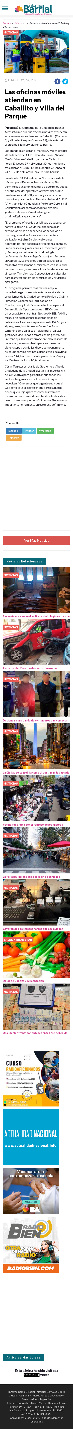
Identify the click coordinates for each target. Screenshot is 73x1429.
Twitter (29, 430)
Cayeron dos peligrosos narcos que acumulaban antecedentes (33, 930)
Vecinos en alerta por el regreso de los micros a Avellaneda (33, 826)
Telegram (13, 437)
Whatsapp (45, 430)
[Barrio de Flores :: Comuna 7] (36, 8)
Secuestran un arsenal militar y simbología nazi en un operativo (36, 618)
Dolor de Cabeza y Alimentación (23, 980)
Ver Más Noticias (36, 540)
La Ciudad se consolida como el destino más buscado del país (36, 774)
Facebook (13, 430)
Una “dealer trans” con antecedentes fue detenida (35, 1033)
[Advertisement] (36, 488)
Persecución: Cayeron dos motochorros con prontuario (30, 670)
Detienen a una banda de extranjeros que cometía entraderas (35, 722)
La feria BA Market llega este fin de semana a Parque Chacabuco (31, 878)
